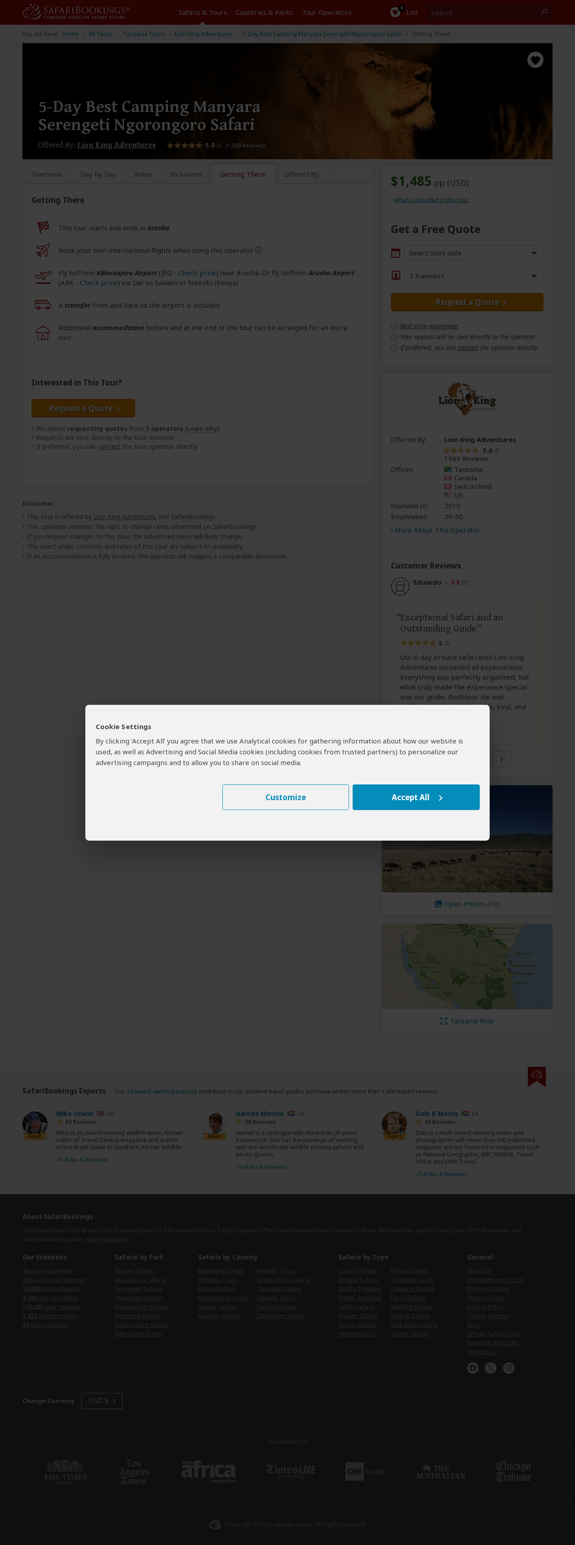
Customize (285, 797)
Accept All (410, 797)
